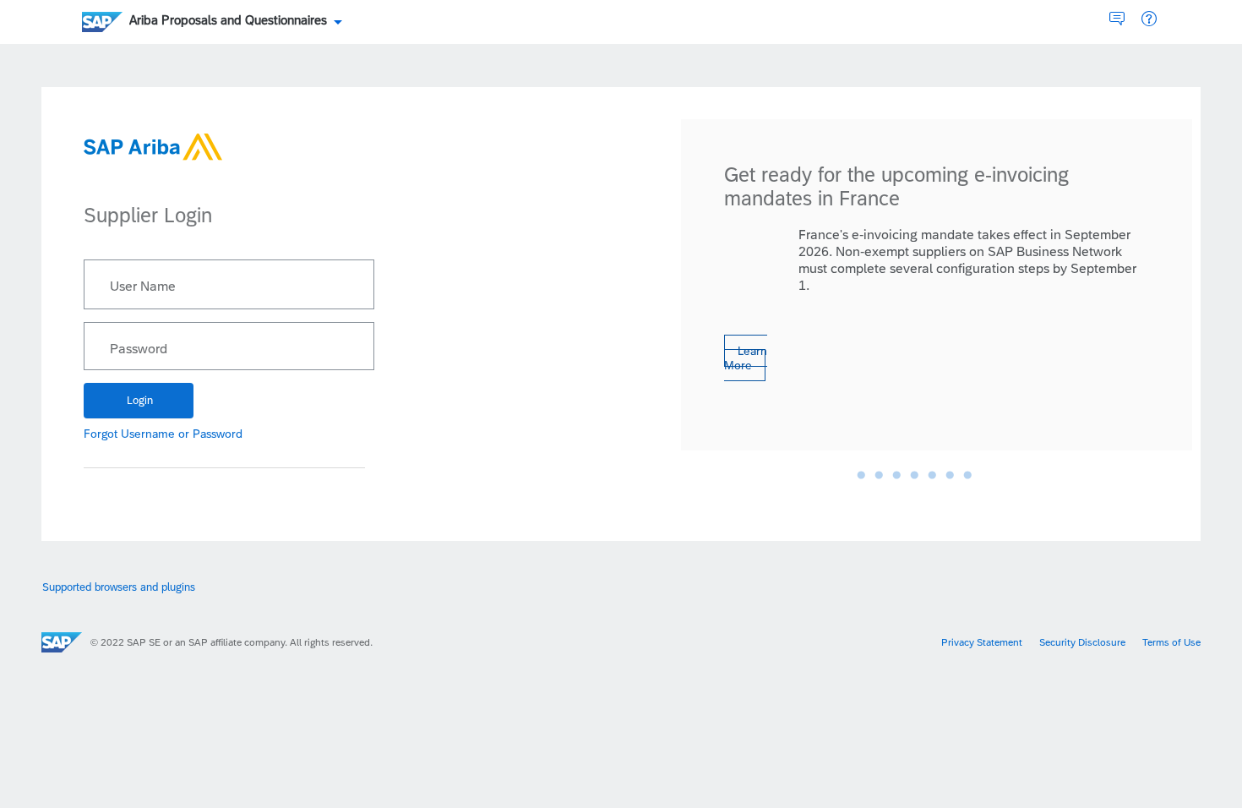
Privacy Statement (981, 642)
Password (138, 349)
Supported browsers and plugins (118, 587)
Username (148, 433)
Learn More (745, 358)
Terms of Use (1171, 642)
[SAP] (61, 642)
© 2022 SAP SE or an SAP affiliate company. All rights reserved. (231, 642)
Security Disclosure (1082, 642)
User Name (143, 286)
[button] (1149, 19)
